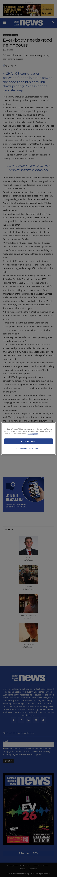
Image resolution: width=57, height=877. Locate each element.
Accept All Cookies (28, 441)
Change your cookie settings (28, 448)
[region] (28, 438)
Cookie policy (33, 434)
